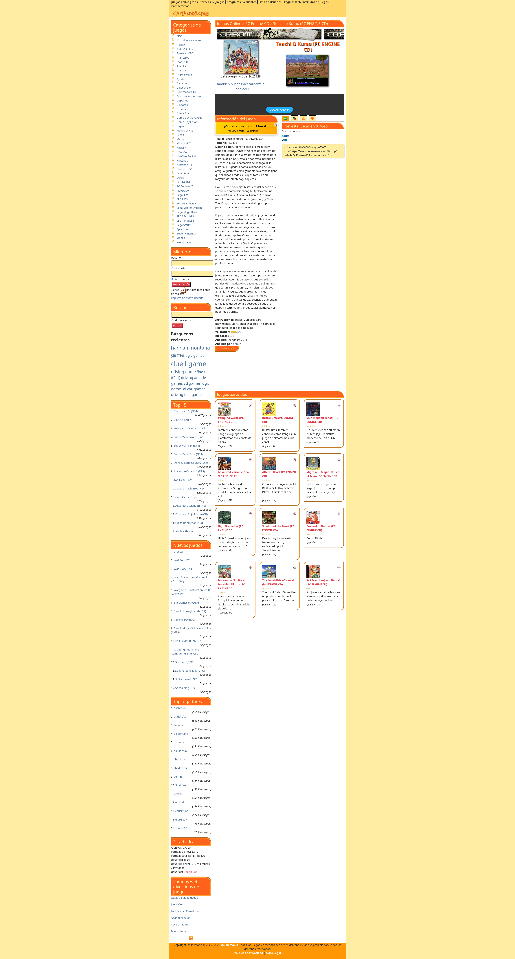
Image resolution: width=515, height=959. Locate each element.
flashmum (180, 708)
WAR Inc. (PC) (182, 560)
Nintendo (182, 160)
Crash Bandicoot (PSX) (189, 523)
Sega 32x (182, 195)
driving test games (187, 394)
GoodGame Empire (187, 497)
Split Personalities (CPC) (190, 670)
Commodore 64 (186, 92)
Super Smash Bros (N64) (190, 488)
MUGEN (182, 147)
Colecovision (184, 87)
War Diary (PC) (183, 569)
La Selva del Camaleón (185, 911)
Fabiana (178, 725)
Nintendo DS (184, 169)
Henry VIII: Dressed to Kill (190, 428)
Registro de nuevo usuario (187, 298)
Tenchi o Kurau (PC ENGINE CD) (300, 23)
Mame (181, 139)
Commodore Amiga (189, 96)
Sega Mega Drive (187, 212)
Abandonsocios (180, 918)
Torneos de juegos (212, 2)
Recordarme (182, 279)
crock (178, 794)
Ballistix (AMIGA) (184, 620)
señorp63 (181, 828)
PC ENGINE (184, 182)
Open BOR (183, 173)
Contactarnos (180, 6)
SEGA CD (182, 199)
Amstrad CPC (185, 53)
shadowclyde (182, 768)
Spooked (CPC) (184, 662)
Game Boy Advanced (189, 117)
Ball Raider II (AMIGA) (188, 641)
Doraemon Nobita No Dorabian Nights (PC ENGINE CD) (232, 584)
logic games (194, 355)
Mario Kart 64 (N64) (186, 411)
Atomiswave (184, 75)
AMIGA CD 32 (185, 49)
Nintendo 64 (184, 165)
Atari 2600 (183, 57)
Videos (181, 238)
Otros (180, 178)
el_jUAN (180, 802)
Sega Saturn (184, 225)
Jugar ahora (280, 110)
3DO (179, 36)
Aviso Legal (273, 953)
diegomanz (181, 734)
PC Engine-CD (185, 186)
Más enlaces (178, 931)
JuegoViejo (177, 904)
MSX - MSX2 (184, 143)
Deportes (182, 100)
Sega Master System (189, 208)
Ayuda (180, 79)
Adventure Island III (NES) (191, 505)
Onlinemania (229, 945)
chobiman (180, 759)
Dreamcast (183, 109)
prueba (178, 551)
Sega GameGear (187, 203)
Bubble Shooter (184, 531)
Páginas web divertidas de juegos (306, 2)
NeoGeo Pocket (186, 156)
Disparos (182, 105)
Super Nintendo (186, 233)
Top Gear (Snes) (183, 480)
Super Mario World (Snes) (189, 437)
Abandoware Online (189, 40)
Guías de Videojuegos (184, 897)
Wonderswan (185, 242)
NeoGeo (182, 152)
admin (178, 776)
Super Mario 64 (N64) (187, 445)
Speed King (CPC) (185, 688)
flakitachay (180, 751)
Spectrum (183, 229)
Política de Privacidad (248, 953)
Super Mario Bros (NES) (188, 454)
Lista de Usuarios (270, 2)
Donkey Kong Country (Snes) (191, 463)
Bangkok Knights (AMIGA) (190, 611)
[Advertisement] (250, 370)
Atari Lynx (183, 66)
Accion (181, 45)
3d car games (193, 388)
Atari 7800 (183, 62)
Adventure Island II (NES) (189, 471)
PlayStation (183, 190)
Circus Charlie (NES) (186, 420)
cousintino (181, 811)
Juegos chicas (185, 130)
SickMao (180, 785)
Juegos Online (229, 23)
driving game (183, 371)
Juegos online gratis (184, 2)
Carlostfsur (181, 716)
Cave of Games (180, 924)
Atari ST (181, 70)
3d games (192, 383)
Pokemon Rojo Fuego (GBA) (192, 514)
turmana (179, 742)
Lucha (180, 135)
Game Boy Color (187, 122)
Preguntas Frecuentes (241, 2)
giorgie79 (181, 819)
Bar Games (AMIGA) (186, 602)
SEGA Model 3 (185, 220)
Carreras (182, 83)
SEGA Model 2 (185, 216)
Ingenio (181, 126)
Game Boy (183, 113)
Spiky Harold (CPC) (186, 679)
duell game (188, 363)
